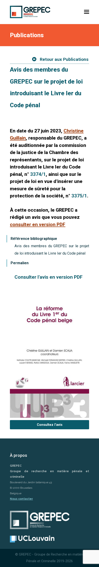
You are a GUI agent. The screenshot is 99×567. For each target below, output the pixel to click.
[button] (86, 11)
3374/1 (38, 174)
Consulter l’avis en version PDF (49, 277)
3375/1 (79, 196)
